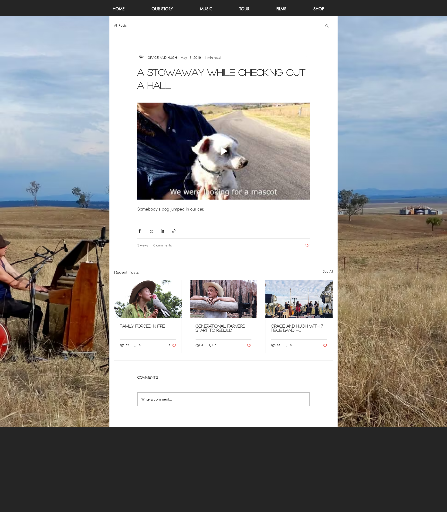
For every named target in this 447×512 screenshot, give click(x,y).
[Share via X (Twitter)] (151, 231)
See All (328, 271)
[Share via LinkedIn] (162, 231)
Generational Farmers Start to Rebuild (220, 328)
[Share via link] (174, 231)
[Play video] (223, 151)
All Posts (120, 25)
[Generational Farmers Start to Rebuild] (223, 299)
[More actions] (307, 57)
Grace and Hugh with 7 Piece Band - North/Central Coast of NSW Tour (297, 328)
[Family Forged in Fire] (148, 299)
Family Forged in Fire (142, 326)
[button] (327, 26)
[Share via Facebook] (139, 231)
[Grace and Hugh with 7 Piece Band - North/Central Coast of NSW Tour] (299, 299)
